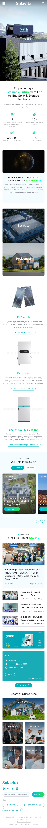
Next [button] (45, 40)
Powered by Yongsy (24, 822)
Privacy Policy (14, 824)
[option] (23, 40)
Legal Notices (25, 824)
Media (10, 674)
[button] (42, 521)
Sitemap (35, 824)
